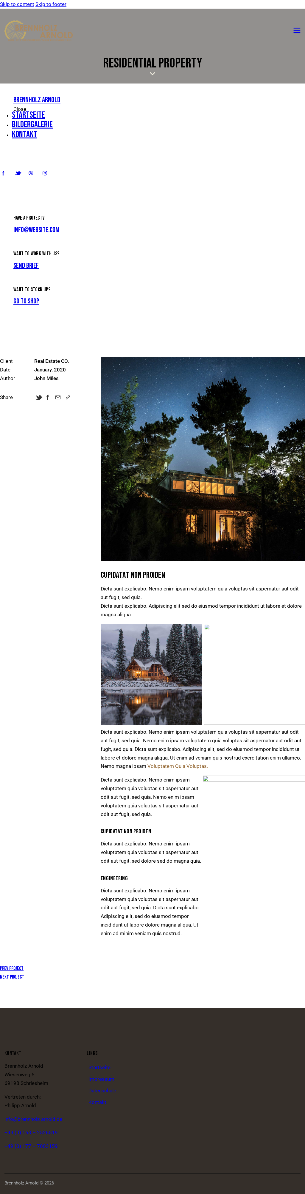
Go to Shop (26, 301)
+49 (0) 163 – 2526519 (31, 1132)
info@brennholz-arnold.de (33, 1119)
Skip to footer (50, 4)
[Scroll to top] (288, 1182)
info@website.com (36, 230)
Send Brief (26, 266)
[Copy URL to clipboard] (67, 397)
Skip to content (17, 4)
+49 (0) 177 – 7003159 (31, 1146)
